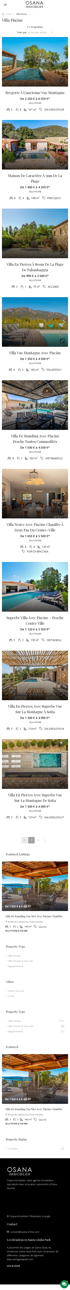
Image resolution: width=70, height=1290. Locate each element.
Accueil (9, 14)
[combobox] (40, 32)
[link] (35, 62)
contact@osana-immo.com (24, 1231)
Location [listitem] (13, 1148)
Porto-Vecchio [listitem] (16, 990)
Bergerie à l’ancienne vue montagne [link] (35, 92)
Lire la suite (13, 1265)
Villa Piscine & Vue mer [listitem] (20, 960)
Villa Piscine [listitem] (14, 955)
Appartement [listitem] (15, 966)
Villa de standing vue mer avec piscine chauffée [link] (33, 916)
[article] (35, 899)
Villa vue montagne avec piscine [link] (35, 352)
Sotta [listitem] (11, 996)
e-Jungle (46, 1216)
